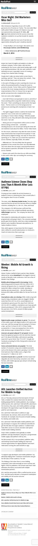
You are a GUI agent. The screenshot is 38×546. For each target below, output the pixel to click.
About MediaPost (12, 524)
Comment (5, 164)
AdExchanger (5, 212)
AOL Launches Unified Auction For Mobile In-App (15, 500)
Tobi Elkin (5, 190)
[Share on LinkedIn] (7, 159)
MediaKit (20, 524)
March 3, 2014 (9, 53)
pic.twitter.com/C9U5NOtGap (19, 48)
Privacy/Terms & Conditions (15, 527)
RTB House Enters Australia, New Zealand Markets (15, 506)
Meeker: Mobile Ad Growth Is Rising (11, 497)
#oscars (6, 48)
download (17, 275)
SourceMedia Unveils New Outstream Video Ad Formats (17, 503)
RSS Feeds (10, 526)
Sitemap (16, 526)
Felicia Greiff (6, 23)
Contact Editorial (28, 524)
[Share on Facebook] (3, 159)
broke (19, 201)
